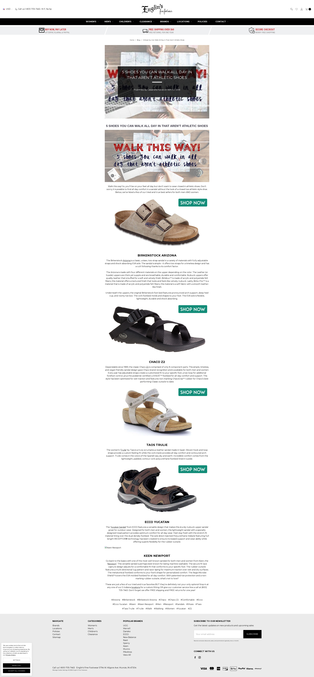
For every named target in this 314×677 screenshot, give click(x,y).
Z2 (147, 367)
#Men (158, 604)
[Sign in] (301, 9)
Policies (203, 21)
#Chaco (162, 600)
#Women (170, 608)
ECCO (126, 634)
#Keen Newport (146, 604)
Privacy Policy (11, 655)
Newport (112, 564)
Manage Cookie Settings (60, 670)
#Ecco (199, 600)
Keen (125, 646)
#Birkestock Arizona (147, 600)
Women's (91, 21)
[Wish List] (296, 9)
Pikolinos (127, 652)
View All (127, 655)
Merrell (126, 628)
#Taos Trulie (128, 608)
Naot (125, 640)
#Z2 (190, 608)
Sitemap (56, 637)
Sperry (126, 643)
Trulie (123, 450)
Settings (16, 660)
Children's (125, 21)
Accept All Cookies (16, 671)
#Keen (132, 604)
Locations (183, 21)
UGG (125, 625)
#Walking (158, 608)
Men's (108, 21)
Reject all (16, 665)
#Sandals (179, 604)
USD (8, 9)
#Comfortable (188, 600)
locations (135, 587)
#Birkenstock (128, 600)
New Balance (129, 637)
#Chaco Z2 (173, 600)
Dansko (127, 631)
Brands (165, 21)
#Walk (149, 608)
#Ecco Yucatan (120, 604)
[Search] (291, 9)
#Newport (168, 604)
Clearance (146, 21)
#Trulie (140, 608)
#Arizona (115, 600)
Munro (126, 649)
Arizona (127, 260)
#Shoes (190, 604)
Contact (221, 21)
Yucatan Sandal (118, 527)
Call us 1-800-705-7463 (63, 667)
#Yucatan (181, 608)
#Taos (198, 604)
